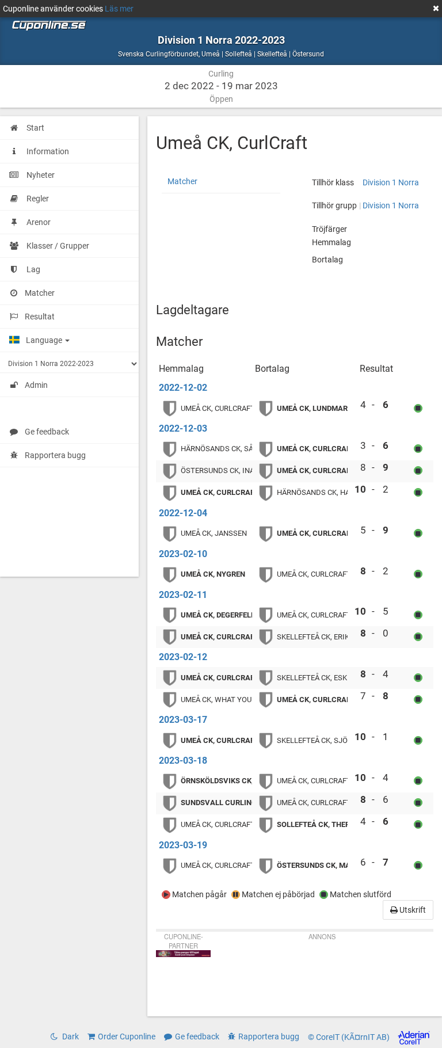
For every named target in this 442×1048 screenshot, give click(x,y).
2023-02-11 (183, 594)
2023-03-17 (183, 719)
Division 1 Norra (391, 182)
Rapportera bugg (55, 455)
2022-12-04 (183, 513)
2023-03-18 (183, 760)
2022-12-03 (183, 428)
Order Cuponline (126, 1036)
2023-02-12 (183, 656)
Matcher (182, 181)
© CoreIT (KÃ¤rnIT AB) (349, 1037)
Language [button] (45, 340)
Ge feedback (47, 431)
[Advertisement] (322, 973)
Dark (69, 1036)
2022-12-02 (183, 387)
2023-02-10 (183, 553)
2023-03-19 (183, 845)
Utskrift (412, 909)
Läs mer (119, 8)
